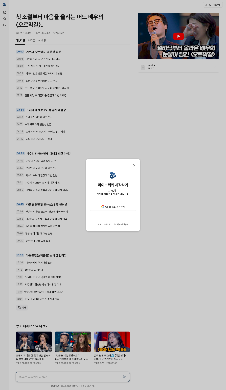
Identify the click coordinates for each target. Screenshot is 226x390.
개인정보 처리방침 (120, 224)
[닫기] (134, 165)
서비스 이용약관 (104, 224)
